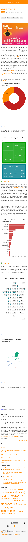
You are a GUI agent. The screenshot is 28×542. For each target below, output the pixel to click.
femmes (21, 17)
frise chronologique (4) (10, 509)
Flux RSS (18, 525)
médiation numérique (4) (13, 492)
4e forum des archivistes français (11, 46)
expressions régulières (6, 73)
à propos (20, 522)
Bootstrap (3, 531)
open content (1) (10, 490)
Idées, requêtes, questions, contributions (10, 436)
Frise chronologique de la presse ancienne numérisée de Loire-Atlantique (13, 451)
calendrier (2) (18, 500)
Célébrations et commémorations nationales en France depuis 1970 (13, 461)
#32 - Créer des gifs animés (7, 457)
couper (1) (3, 490)
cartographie (4, 17)
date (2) (20, 490)
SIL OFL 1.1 (17, 534)
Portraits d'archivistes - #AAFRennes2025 (9, 8)
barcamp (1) (21, 504)
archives (17, 17)
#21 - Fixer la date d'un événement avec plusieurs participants (12, 446)
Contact (10, 525)
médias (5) (17, 496)
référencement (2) (7, 498)
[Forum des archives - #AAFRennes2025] (14, 34)
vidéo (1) (16, 490)
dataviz (8, 17)
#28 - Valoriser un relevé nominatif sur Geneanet (12, 454)
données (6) (9, 504)
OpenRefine (17, 57)
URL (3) (6, 507)
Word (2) (16, 498)
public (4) (6, 495)
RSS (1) (24, 500)
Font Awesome (4, 534)
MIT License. (6, 532)
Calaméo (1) (4, 513)
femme (4, 80)
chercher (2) (11, 513)
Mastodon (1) (22, 511)
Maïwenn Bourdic (23, 440)
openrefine (13, 17)
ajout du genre (10, 72)
